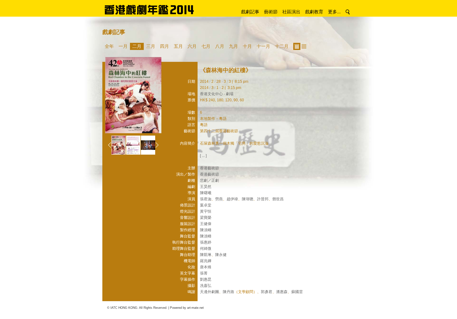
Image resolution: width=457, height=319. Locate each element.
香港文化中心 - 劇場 (216, 94)
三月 (150, 46)
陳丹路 (228, 292)
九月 (233, 46)
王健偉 (205, 224)
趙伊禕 (232, 199)
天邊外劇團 (209, 292)
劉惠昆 (205, 279)
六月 (192, 46)
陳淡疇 (205, 230)
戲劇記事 (250, 11)
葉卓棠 (205, 205)
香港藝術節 (209, 168)
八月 (219, 46)
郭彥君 (266, 292)
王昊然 (205, 187)
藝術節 (271, 11)
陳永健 (221, 255)
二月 (136, 46)
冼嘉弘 (205, 286)
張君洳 (205, 199)
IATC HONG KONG (123, 307)
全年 (109, 46)
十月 (247, 46)
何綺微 (205, 248)
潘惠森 (282, 292)
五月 (178, 46)
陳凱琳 (205, 255)
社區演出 (291, 11)
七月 (205, 46)
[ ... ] (203, 156)
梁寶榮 (205, 218)
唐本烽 (205, 267)
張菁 (204, 273)
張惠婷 (205, 242)
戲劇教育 (314, 11)
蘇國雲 (297, 292)
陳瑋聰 (247, 199)
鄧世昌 (278, 199)
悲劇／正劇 (209, 180)
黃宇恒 (205, 211)
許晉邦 (262, 199)
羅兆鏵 (205, 261)
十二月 (281, 46)
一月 (123, 46)
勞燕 (219, 199)
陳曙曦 (205, 193)
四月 (164, 46)
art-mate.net (195, 307)
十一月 (263, 46)
